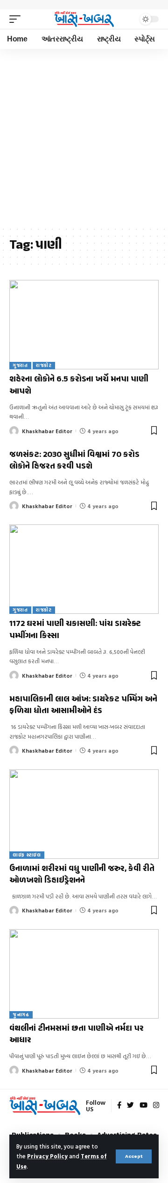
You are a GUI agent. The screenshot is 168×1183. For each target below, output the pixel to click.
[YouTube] (143, 1105)
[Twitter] (130, 1105)
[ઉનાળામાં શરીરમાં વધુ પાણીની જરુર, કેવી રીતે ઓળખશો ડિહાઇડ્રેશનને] (84, 814)
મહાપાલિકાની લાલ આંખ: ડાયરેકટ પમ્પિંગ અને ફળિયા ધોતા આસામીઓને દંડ (83, 705)
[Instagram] (156, 1105)
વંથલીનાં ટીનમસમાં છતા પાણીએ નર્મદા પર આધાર (76, 1034)
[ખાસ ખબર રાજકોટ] (84, 19)
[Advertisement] (84, 137)
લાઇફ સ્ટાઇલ (27, 854)
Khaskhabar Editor (47, 431)
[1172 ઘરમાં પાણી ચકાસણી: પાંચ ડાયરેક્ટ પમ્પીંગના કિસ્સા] (84, 569)
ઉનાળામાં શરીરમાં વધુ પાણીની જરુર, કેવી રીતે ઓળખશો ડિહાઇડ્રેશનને (81, 875)
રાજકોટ (44, 365)
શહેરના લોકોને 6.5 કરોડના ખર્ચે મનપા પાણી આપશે (78, 385)
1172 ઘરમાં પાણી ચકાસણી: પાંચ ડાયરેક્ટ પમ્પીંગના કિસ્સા (75, 630)
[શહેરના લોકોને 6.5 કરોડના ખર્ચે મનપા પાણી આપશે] (84, 324)
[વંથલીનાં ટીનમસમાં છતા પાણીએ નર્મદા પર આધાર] (84, 974)
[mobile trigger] (17, 19)
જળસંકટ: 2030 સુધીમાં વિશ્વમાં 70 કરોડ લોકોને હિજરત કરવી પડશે (74, 461)
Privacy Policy (47, 1156)
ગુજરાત (20, 365)
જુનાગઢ (21, 1014)
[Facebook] (119, 1105)
